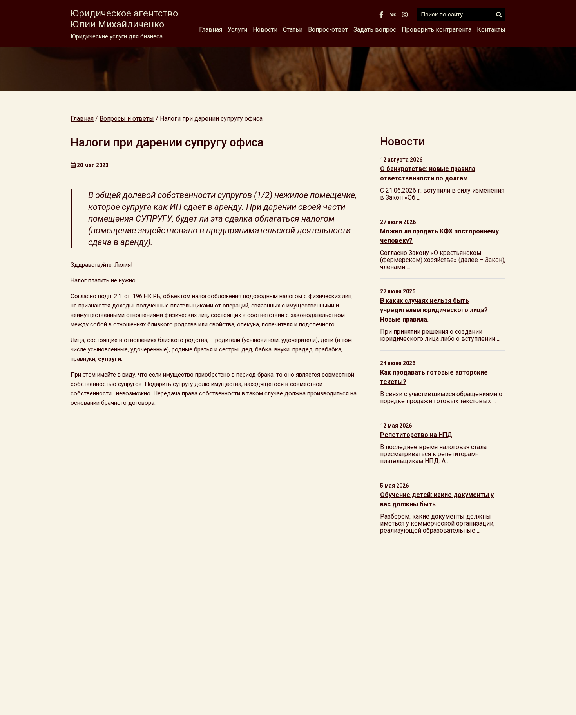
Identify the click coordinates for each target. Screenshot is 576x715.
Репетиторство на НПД (416, 434)
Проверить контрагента (436, 29)
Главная (210, 29)
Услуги (237, 29)
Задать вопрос (374, 29)
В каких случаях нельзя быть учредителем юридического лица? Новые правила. (434, 310)
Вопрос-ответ (328, 29)
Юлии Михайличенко (124, 19)
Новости (265, 29)
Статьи (292, 29)
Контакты (491, 29)
